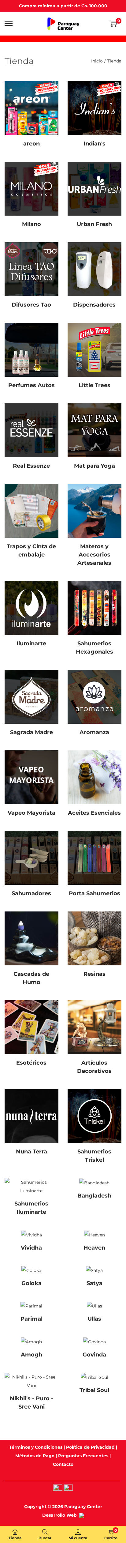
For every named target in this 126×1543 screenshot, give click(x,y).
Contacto (63, 1464)
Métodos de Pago (34, 1455)
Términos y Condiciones (35, 1447)
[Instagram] (57, 1489)
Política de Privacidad (90, 1447)
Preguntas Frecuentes (83, 1455)
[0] (113, 23)
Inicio (97, 61)
